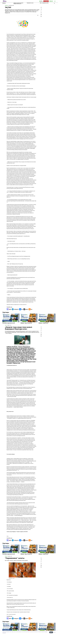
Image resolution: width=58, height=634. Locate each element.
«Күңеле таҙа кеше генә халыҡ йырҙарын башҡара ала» (18, 3)
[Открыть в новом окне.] (9, 309)
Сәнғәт (6, 325)
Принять (51, 632)
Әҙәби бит (6, 5)
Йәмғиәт (6, 556)
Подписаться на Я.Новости (51, 1)
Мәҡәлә (4, 3)
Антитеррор (46, 1)
